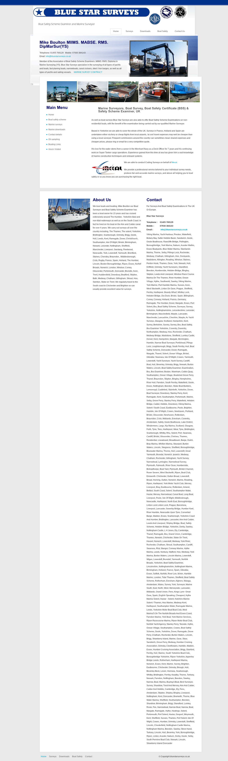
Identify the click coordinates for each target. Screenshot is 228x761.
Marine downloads (56, 129)
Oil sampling (54, 139)
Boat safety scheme (57, 119)
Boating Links (54, 144)
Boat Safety (162, 31)
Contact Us (180, 31)
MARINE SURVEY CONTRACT (88, 72)
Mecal (174, 162)
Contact (88, 756)
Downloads (145, 31)
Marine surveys (55, 124)
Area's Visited (54, 149)
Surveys (129, 31)
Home (116, 31)
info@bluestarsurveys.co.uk (58, 56)
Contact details (55, 134)
